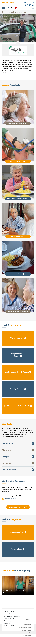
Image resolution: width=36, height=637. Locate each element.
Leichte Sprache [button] (26, 636)
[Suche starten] (8, 7)
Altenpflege (9, 12)
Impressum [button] (27, 622)
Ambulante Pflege (20, 12)
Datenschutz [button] (27, 625)
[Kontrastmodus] (12, 7)
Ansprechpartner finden (17, 507)
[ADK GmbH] (28, 5)
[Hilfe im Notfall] (16, 7)
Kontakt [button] (28, 619)
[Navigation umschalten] (3, 8)
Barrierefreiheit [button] (26, 630)
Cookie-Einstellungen (25, 627)
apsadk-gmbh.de (10, 498)
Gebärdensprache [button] (26, 633)
